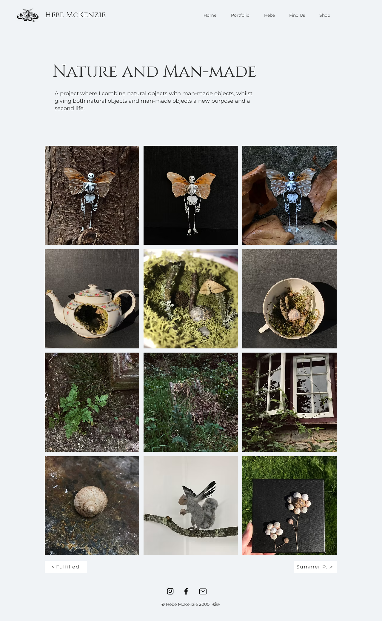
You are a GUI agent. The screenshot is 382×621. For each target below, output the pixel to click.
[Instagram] (170, 591)
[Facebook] (186, 591)
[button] (92, 195)
